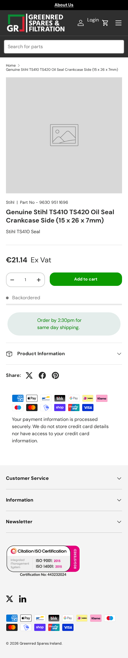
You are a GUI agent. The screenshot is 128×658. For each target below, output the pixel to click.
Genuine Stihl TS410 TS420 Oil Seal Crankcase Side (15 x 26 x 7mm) (62, 69)
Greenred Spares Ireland (41, 643)
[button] (105, 22)
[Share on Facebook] (42, 375)
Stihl (10, 202)
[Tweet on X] (29, 375)
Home (11, 65)
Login (93, 20)
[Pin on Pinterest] (55, 375)
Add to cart (85, 279)
